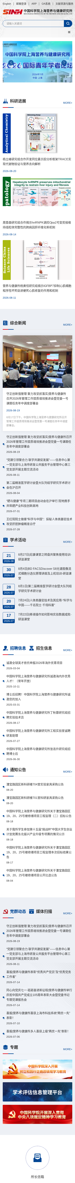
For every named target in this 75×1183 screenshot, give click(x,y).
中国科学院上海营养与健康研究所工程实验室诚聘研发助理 (38, 733)
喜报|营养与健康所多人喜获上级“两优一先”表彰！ (38, 1031)
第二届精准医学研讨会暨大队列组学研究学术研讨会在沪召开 (38, 485)
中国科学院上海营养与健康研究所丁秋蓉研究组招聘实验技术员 (38, 715)
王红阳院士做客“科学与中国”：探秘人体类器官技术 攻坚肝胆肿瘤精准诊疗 (39, 522)
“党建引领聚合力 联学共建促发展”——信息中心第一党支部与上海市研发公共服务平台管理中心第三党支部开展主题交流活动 (38, 464)
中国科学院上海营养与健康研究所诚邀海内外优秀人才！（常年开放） (38, 679)
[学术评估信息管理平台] (37, 1092)
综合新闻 (18, 323)
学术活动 (18, 540)
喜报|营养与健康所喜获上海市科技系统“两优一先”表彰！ (38, 1015)
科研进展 (18, 101)
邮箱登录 (21, 3)
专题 (14, 1047)
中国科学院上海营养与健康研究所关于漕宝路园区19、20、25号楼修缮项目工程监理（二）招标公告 (39, 814)
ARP (34, 3)
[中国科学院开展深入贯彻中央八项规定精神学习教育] (37, 1114)
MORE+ (67, 102)
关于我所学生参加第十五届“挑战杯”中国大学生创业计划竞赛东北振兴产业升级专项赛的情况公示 (39, 832)
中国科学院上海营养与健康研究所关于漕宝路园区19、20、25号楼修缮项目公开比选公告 (38, 873)
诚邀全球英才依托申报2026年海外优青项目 (34, 662)
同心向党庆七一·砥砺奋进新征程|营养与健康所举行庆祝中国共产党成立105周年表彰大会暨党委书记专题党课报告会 (39, 995)
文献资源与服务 (64, 3)
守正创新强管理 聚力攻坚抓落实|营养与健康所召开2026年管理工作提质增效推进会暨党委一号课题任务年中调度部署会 (39, 441)
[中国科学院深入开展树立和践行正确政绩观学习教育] (37, 1069)
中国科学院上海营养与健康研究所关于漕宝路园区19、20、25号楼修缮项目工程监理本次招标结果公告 (39, 852)
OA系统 (46, 3)
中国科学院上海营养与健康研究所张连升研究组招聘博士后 (38, 751)
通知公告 (18, 769)
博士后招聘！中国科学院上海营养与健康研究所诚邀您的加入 (38, 697)
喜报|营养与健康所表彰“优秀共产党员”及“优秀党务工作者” (38, 974)
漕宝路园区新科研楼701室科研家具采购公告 (35, 797)
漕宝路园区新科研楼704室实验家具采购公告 (35, 784)
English (7, 3)
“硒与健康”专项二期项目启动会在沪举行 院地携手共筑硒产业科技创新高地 (38, 503)
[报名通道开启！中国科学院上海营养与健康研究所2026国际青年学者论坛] (37, 64)
